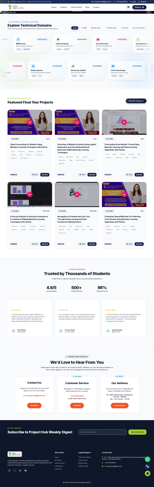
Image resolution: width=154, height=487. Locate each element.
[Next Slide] (148, 12)
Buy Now (45, 174)
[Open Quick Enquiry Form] (147, 473)
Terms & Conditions (84, 457)
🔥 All (75, 28)
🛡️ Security (124, 28)
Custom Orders (60, 463)
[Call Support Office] (147, 466)
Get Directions (119, 405)
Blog (87, 7)
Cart (36, 174)
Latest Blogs (59, 466)
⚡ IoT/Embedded (111, 28)
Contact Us (58, 469)
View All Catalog (135, 101)
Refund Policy (82, 463)
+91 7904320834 (77, 396)
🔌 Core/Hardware (138, 28)
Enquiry (138, 7)
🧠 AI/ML (84, 28)
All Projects (58, 460)
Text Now (77, 405)
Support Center (83, 466)
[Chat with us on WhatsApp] (147, 459)
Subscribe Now (136, 432)
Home (54, 7)
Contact (96, 7)
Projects (63, 7)
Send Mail (34, 405)
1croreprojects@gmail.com (34, 395)
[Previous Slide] (5, 12)
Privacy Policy (82, 460)
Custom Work (76, 7)
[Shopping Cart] (128, 7)
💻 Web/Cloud (95, 28)
